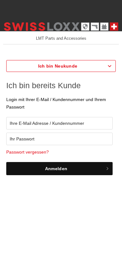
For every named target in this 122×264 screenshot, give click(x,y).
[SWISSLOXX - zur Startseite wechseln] (61, 27)
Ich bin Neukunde (57, 66)
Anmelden (56, 168)
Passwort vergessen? (27, 152)
